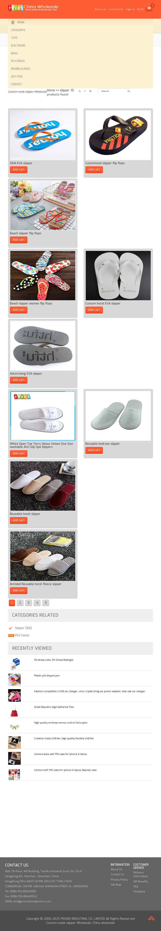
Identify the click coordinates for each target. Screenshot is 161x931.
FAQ (135, 886)
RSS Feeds (21, 635)
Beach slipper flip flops (25, 233)
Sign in (130, 9)
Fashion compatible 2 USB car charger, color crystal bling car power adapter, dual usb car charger (89, 691)
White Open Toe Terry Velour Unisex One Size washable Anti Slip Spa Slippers (41, 445)
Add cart (19, 170)
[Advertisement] (80, 816)
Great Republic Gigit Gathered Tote (54, 707)
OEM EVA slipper (21, 163)
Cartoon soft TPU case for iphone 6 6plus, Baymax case (65, 770)
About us (100, 9)
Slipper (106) (23, 628)
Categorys (18, 30)
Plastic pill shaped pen (47, 675)
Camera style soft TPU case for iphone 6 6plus (60, 754)
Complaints (116, 9)
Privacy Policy (119, 879)
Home (21, 22)
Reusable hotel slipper (25, 514)
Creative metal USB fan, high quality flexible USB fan (64, 738)
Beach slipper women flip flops (31, 304)
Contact (16, 84)
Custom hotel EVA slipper (103, 304)
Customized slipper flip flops (105, 163)
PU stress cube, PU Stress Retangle (53, 660)
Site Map (116, 884)
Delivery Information (140, 874)
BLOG (140, 9)
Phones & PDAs (20, 69)
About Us (116, 869)
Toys (14, 38)
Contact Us (117, 874)
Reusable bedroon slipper (102, 444)
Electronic (18, 45)
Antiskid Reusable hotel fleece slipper (36, 584)
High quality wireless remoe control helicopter (61, 722)
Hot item (16, 76)
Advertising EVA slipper (26, 374)
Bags (14, 53)
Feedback (139, 891)
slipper (64, 90)
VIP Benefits (140, 881)
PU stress (18, 61)
